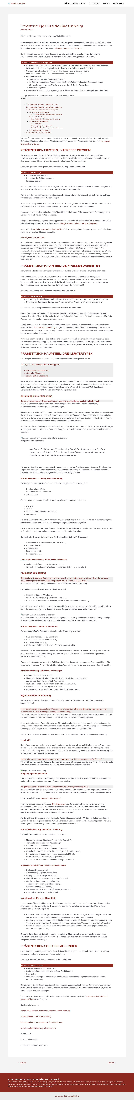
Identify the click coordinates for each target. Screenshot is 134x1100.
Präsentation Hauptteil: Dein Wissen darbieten (45, 107)
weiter (112, 1063)
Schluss (78, 48)
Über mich (118, 3)
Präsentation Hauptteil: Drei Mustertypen (43, 110)
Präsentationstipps (74, 3)
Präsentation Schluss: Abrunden (39, 133)
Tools (106, 3)
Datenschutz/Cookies (71, 1096)
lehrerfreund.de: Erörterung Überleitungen (38, 1028)
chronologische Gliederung (40, 112)
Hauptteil (66, 48)
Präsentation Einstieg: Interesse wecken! (43, 104)
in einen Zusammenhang (44, 327)
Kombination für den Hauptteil (41, 130)
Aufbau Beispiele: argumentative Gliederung (48, 128)
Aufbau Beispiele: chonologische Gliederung (48, 114)
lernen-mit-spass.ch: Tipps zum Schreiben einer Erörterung (45, 1011)
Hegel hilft (38, 123)
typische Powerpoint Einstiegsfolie (47, 229)
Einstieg (58, 48)
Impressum (59, 1096)
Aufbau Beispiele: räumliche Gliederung (47, 119)
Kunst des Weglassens (51, 798)
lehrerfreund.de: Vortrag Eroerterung (36, 1016)
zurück (22, 1063)
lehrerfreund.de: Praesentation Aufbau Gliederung (41, 1022)
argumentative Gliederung (40, 121)
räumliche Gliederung (38, 117)
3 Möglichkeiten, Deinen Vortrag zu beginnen (79, 223)
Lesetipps (94, 3)
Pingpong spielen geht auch (43, 126)
